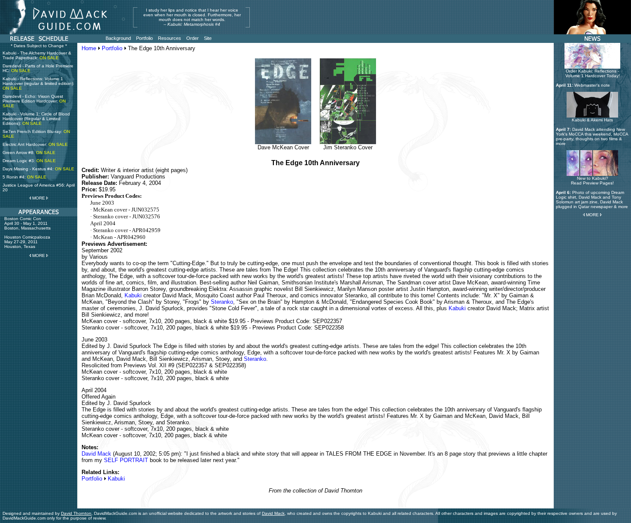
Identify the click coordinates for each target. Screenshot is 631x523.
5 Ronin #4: (24, 177)
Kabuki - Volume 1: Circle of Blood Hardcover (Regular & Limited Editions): (36, 119)
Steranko (222, 302)
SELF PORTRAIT (126, 460)
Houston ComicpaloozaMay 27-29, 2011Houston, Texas (27, 242)
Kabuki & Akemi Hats (592, 120)
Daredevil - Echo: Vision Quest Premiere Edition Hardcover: (34, 101)
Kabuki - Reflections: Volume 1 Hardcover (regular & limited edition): (38, 83)
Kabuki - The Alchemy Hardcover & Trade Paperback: (37, 55)
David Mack (96, 453)
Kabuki (133, 295)
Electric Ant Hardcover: (35, 144)
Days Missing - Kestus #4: (38, 168)
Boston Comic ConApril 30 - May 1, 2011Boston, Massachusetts (27, 223)
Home (89, 48)
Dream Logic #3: (29, 160)
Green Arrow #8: (29, 152)
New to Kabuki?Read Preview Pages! (592, 180)
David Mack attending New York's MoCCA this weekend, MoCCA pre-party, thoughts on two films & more (592, 136)
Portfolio (112, 48)
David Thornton (76, 513)
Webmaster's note (592, 85)
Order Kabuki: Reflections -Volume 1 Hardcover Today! (592, 73)
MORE (38, 198)
